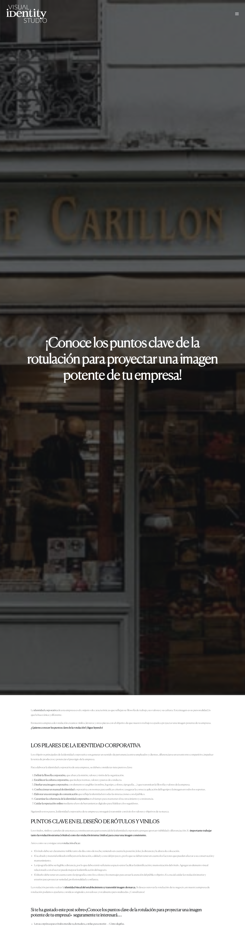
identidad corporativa (45, 710)
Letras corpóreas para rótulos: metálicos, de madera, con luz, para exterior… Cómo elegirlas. (79, 924)
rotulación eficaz (71, 843)
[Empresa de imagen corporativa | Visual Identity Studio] (26, 14)
